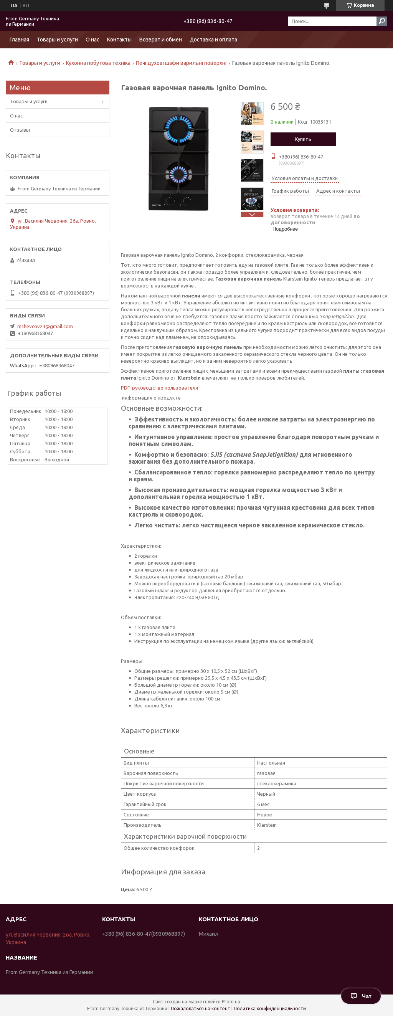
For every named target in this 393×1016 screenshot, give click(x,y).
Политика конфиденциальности (270, 1008)
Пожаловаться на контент (200, 1008)
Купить (303, 139)
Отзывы (20, 129)
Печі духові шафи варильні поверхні (181, 63)
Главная (19, 39)
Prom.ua (231, 1001)
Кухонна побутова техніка (98, 63)
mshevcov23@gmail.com (45, 326)
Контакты (119, 39)
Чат (367, 996)
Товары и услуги (57, 39)
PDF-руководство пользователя (159, 387)
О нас (92, 39)
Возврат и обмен (160, 39)
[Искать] (381, 21)
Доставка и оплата (213, 39)
